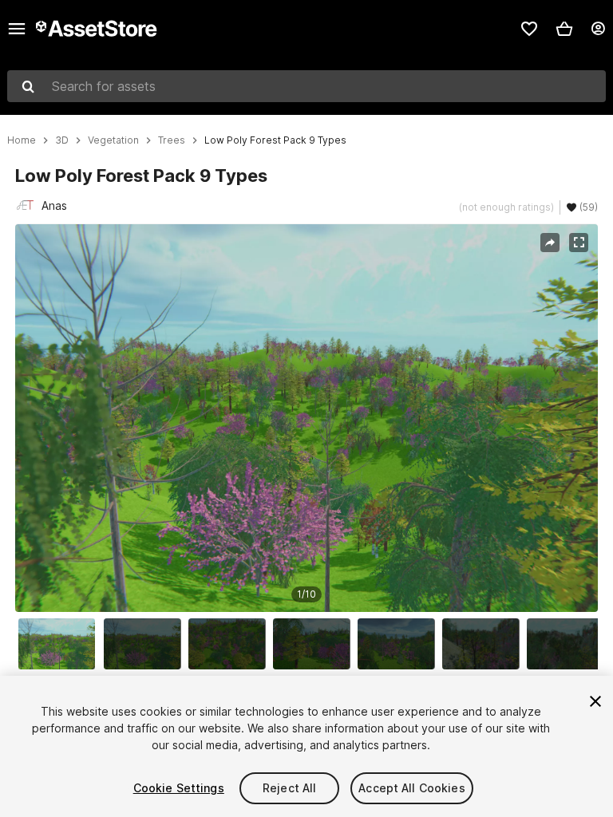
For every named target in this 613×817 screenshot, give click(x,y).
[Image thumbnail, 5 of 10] (400, 643)
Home (21, 140)
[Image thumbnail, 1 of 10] (61, 643)
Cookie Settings (178, 788)
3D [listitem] (62, 140)
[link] (529, 28)
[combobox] (306, 86)
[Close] (595, 701)
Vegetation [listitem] (113, 140)
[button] (564, 28)
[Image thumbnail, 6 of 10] (484, 643)
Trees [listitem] (171, 140)
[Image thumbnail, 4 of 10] (315, 643)
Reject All (289, 788)
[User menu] (598, 29)
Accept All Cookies (411, 788)
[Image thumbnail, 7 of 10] (569, 643)
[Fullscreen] (578, 242)
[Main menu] (17, 29)
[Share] (550, 242)
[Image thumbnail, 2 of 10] (146, 643)
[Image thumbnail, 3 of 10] (230, 643)
